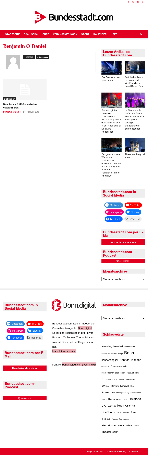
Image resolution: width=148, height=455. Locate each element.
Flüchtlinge (106, 379)
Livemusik (112, 406)
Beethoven (105, 353)
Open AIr (130, 405)
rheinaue (105, 418)
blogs (120, 353)
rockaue (126, 419)
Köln (125, 399)
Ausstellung (106, 346)
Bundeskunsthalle (119, 366)
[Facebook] (128, 2)
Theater (136, 425)
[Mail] (138, 2)
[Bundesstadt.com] (74, 17)
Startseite (12, 34)
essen (122, 373)
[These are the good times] (135, 145)
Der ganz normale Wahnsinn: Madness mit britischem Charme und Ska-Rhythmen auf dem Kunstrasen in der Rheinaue (111, 165)
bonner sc (105, 366)
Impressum (134, 451)
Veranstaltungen (65, 34)
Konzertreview (136, 392)
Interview (115, 385)
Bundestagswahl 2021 (110, 373)
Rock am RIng (117, 419)
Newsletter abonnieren (123, 242)
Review (126, 412)
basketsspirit (129, 346)
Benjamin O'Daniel (12, 111)
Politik (118, 412)
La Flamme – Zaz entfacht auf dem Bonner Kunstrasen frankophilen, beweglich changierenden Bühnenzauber (135, 119)
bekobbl (114, 353)
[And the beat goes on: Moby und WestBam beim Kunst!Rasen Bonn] (135, 68)
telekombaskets (125, 425)
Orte (45, 34)
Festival (130, 372)
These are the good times (135, 156)
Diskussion (31, 34)
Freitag (115, 379)
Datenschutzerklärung (116, 451)
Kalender (100, 34)
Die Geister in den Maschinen (110, 79)
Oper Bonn (108, 412)
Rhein (133, 412)
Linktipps (134, 398)
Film (137, 372)
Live (103, 405)
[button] (141, 34)
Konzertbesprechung (120, 392)
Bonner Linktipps (130, 360)
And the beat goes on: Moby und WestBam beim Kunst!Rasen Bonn (134, 81)
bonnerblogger (109, 360)
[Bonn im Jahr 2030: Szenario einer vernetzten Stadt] (25, 89)
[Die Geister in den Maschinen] (111, 68)
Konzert (105, 392)
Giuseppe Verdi (130, 379)
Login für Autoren (95, 451)
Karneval (124, 385)
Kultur (104, 399)
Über (114, 34)
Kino (132, 386)
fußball (121, 379)
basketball (118, 346)
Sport (85, 34)
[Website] (142, 2)
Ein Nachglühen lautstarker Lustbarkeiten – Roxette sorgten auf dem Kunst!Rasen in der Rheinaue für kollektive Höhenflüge (111, 121)
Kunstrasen (115, 399)
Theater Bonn (110, 432)
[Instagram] (133, 2)
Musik (120, 405)
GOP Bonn (105, 386)
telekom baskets (108, 425)
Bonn (129, 352)
